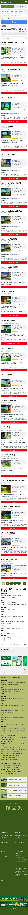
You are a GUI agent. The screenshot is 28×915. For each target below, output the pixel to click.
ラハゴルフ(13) (14, 768)
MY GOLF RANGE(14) (6, 772)
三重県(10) (20, 616)
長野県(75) (3, 700)
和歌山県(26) (10, 712)
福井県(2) (20, 609)
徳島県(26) (3, 724)
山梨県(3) (23, 604)
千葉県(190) (4, 691)
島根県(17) (9, 717)
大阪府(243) (4, 710)
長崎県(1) (15, 638)
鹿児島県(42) (16, 731)
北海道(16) (3, 596)
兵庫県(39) (10, 621)
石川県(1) (14, 609)
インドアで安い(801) (6, 757)
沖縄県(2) (15, 640)
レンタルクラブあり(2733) (7, 751)
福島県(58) (15, 684)
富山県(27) (9, 698)
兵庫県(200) (10, 710)
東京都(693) (10, 691)
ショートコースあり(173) (20, 749)
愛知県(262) (4, 705)
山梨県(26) (3, 693)
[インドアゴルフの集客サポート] (21, 862)
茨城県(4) (3, 602)
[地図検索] (17, 661)
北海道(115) (4, 682)
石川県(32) (15, 698)
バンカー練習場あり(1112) (19, 747)
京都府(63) (16, 710)
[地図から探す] (7, 838)
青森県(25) (10, 682)
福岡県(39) (3, 638)
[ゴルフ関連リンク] (7, 887)
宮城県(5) (20, 596)
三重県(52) (22, 705)
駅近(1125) (3, 753)
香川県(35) (9, 724)
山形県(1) (9, 598)
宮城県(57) (22, 682)
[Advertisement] (14, 821)
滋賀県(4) (22, 621)
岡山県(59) (15, 717)
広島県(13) (14, 628)
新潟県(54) (3, 698)
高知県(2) (14, 633)
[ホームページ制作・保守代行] (21, 860)
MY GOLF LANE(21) (16, 772)
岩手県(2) (15, 596)
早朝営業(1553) (19, 753)
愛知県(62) (3, 616)
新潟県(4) (3, 609)
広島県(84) (21, 717)
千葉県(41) (3, 604)
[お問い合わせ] (7, 883)
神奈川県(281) (17, 691)
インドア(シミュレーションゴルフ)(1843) (16, 737)
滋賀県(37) (22, 710)
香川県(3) (3, 633)
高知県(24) (21, 724)
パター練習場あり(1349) (6, 747)
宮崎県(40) (9, 731)
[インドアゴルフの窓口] (21, 858)
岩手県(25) (16, 682)
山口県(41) (3, 719)
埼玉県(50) (20, 602)
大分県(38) (3, 731)
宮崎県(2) (3, 640)
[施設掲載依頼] (21, 856)
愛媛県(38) (15, 724)
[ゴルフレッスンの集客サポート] (21, 865)
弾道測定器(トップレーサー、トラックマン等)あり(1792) (12, 744)
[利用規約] (7, 891)
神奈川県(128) (17, 604)
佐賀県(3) (9, 638)
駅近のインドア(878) (6, 759)
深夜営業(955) (4, 755)
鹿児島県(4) (9, 640)
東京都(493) (10, 604)
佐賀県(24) (10, 729)
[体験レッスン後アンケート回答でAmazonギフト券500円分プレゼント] (6, 661)
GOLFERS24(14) (15, 770)
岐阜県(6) (9, 616)
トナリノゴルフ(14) (5, 774)
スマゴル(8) (14, 766)
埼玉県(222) (22, 689)
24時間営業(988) (11, 753)
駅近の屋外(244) (15, 759)
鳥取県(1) (3, 628)
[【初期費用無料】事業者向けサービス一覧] (21, 869)
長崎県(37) (16, 729)
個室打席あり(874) (18, 751)
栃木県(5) (9, 602)
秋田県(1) (3, 598)
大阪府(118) (4, 621)
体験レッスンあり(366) (14, 755)
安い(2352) (11, 739)
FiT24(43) (13, 774)
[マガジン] (7, 855)
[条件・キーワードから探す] (7, 836)
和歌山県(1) (9, 623)
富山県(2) (9, 609)
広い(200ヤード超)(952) (6, 741)
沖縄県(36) (22, 731)
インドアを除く (6, 19)
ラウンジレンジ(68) (5, 768)
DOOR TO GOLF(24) (5, 770)
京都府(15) (16, 621)
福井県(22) (21, 698)
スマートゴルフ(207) (6, 766)
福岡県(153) (4, 729)
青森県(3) (9, 596)
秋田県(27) (3, 684)
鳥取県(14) (3, 717)
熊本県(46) (22, 729)
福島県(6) (14, 598)
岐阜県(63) (10, 705)
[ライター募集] (7, 857)
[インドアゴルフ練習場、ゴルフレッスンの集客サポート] (14, 904)
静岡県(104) (16, 705)
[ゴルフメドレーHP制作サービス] (14, 898)
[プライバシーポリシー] (7, 889)
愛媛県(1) (9, 633)
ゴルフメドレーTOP (5, 644)
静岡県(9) (15, 616)
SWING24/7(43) (21, 766)
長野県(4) (3, 611)
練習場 (11, 644)
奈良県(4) (3, 623)
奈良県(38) (3, 712)
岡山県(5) (9, 628)
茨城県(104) (4, 689)
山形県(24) (9, 684)
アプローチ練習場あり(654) (7, 749)
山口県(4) (20, 628)
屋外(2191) (3, 737)
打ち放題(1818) (4, 739)
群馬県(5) (14, 602)
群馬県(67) (16, 689)
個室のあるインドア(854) (17, 757)
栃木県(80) (10, 689)
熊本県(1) (20, 638)
